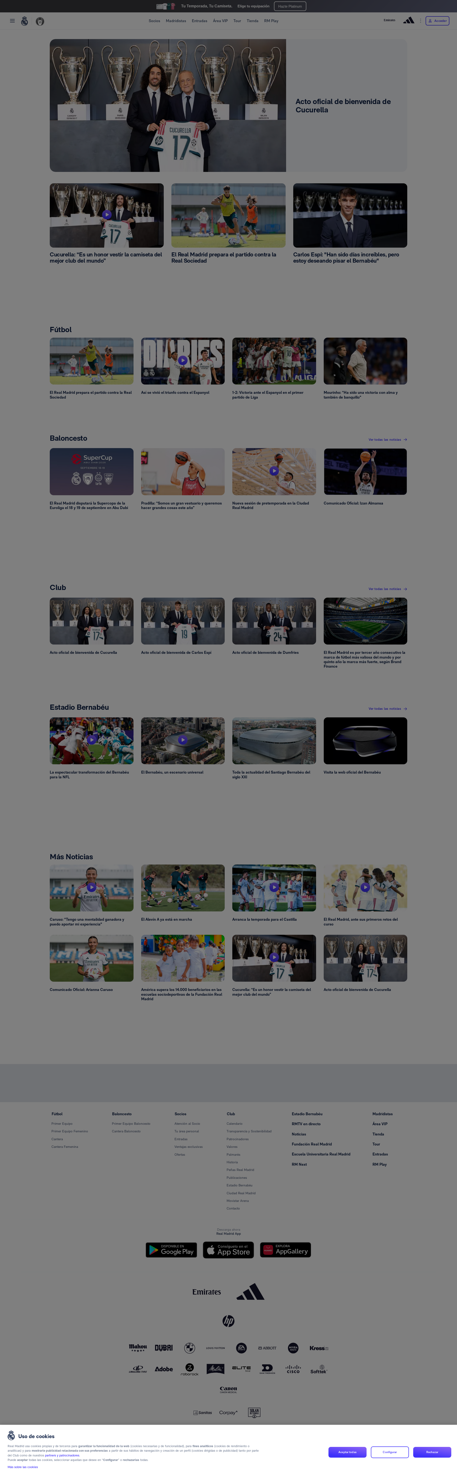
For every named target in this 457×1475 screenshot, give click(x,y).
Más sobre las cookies (23, 1467)
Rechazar (432, 1452)
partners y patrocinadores (62, 1455)
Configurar (390, 1452)
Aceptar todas (347, 1452)
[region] (228, 1450)
